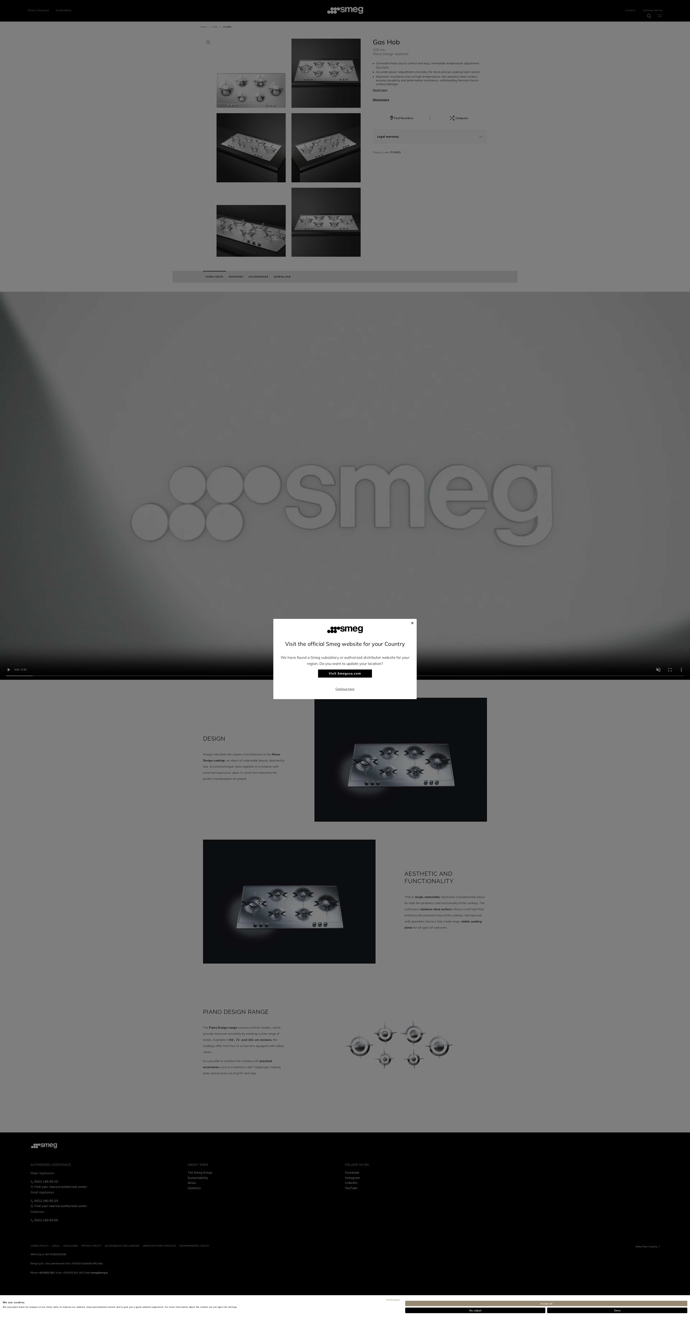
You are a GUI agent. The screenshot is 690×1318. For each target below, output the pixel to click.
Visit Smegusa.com (345, 673)
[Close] (412, 622)
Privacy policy (393, 1299)
